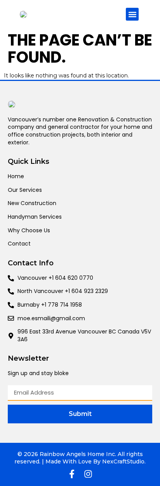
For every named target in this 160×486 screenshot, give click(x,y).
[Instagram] (88, 474)
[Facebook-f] (72, 474)
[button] (132, 14)
